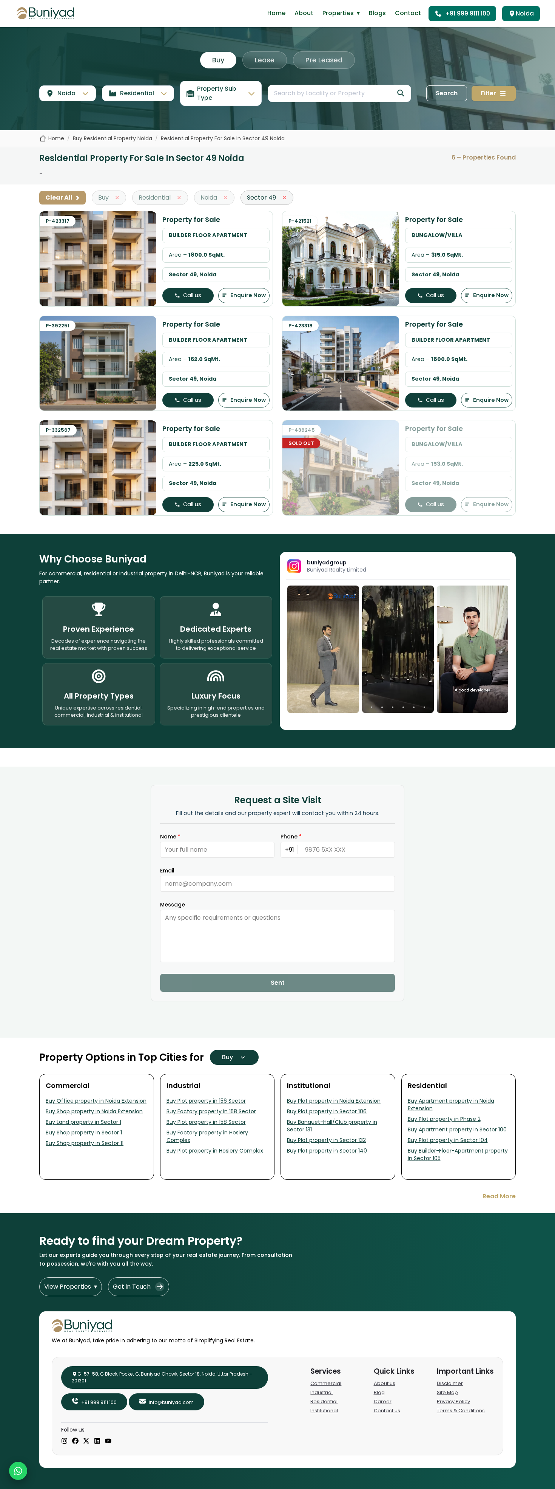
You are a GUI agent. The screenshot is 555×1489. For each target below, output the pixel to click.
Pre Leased (323, 60)
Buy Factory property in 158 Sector (211, 1111)
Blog (379, 1392)
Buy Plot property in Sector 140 (327, 1150)
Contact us (387, 1410)
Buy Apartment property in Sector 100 (457, 1129)
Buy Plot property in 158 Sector (206, 1122)
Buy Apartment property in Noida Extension (451, 1104)
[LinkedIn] (97, 1441)
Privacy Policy (453, 1401)
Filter (488, 93)
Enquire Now (248, 295)
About (303, 13)
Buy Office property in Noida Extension (96, 1101)
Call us (192, 295)
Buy (218, 60)
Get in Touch (132, 1286)
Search (447, 93)
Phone (291, 836)
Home (276, 13)
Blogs (377, 13)
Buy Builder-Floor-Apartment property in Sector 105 (458, 1154)
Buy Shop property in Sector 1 (84, 1132)
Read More (499, 1196)
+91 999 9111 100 (467, 13)
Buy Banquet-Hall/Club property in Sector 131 (332, 1125)
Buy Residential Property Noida (112, 138)
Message (172, 904)
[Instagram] (64, 1441)
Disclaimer (450, 1383)
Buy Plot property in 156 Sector (206, 1101)
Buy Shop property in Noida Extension (94, 1111)
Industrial (321, 1392)
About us (384, 1383)
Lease (264, 60)
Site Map (447, 1392)
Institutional (324, 1410)
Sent (278, 982)
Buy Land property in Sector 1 (83, 1122)
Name (170, 836)
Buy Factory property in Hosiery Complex (207, 1136)
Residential (324, 1401)
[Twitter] (86, 1441)
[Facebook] (75, 1441)
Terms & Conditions (461, 1410)
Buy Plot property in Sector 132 (326, 1140)
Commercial (325, 1383)
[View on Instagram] (323, 649)
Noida (525, 13)
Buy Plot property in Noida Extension (334, 1101)
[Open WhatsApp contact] (18, 1471)
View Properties (70, 1286)
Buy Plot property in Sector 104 (448, 1140)
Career (383, 1401)
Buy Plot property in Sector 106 (327, 1111)
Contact (408, 13)
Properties (341, 13)
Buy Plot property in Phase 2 (444, 1119)
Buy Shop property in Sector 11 (84, 1143)
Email (167, 870)
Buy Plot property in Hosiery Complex (214, 1150)
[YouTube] (108, 1441)
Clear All (62, 197)
